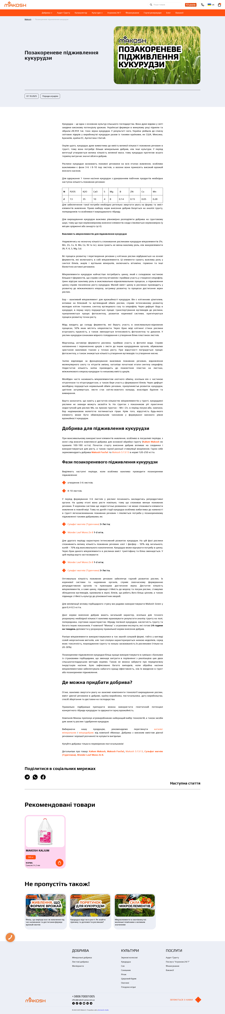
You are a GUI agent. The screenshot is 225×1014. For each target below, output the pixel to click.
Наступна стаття (185, 783)
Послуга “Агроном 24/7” (178, 961)
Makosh (28, 19)
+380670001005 (83, 996)
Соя (122, 966)
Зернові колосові (129, 957)
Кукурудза (126, 961)
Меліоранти (78, 966)
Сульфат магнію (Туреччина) (83, 524)
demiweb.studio (103, 1010)
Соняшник (126, 970)
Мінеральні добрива (82, 957)
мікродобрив (86, 732)
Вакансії (170, 970)
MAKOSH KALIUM (37, 850)
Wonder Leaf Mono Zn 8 (80, 532)
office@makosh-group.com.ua (83, 1000)
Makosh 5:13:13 (120, 452)
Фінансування (172, 966)
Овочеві (125, 983)
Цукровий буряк (128, 978)
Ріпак (123, 974)
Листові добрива (80, 961)
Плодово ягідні (128, 987)
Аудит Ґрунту (172, 957)
